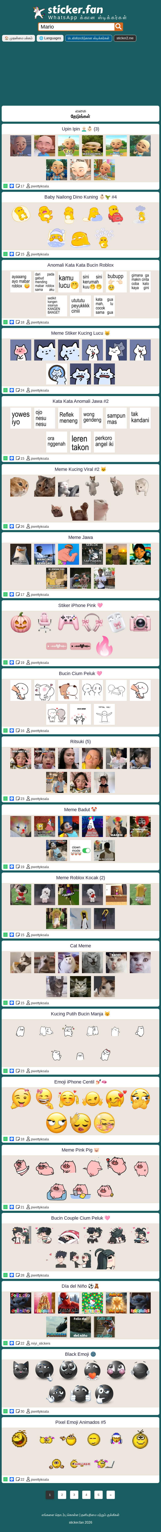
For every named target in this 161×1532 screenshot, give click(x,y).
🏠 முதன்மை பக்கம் (18, 38)
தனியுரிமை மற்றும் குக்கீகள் (100, 1515)
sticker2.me (125, 38)
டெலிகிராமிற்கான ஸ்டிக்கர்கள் (88, 38)
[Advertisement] (80, 75)
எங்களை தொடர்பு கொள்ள (60, 1515)
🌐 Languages (50, 38)
